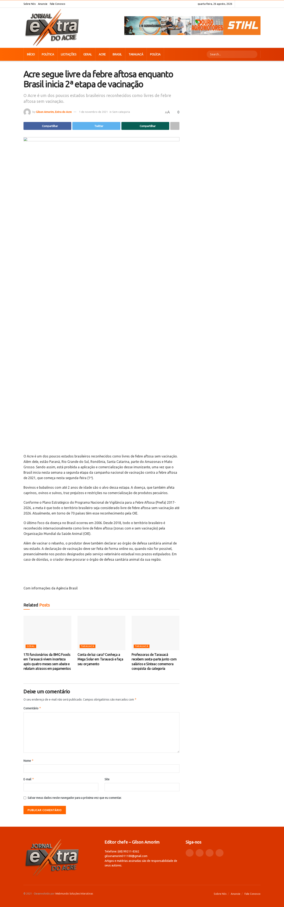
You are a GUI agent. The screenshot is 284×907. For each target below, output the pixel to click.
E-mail (28, 779)
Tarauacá (136, 54)
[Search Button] (253, 54)
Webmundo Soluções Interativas (74, 893)
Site (107, 779)
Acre (102, 54)
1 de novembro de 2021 (93, 111)
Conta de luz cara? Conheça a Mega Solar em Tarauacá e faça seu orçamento (100, 659)
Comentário (32, 708)
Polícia (155, 54)
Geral (87, 54)
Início (31, 54)
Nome (28, 761)
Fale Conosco (57, 3)
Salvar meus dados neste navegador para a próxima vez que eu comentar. (75, 797)
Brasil (117, 54)
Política (48, 54)
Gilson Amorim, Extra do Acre (54, 111)
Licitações (69, 54)
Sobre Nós (29, 3)
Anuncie (42, 3)
